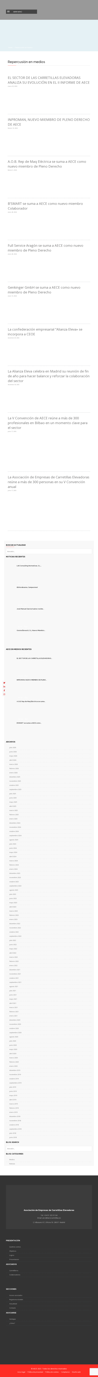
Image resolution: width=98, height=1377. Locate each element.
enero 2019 (13, 1112)
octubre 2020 (14, 1028)
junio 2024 (13, 848)
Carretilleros (13, 1270)
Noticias (12, 1164)
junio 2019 (13, 1091)
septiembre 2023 (15, 886)
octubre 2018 (14, 1125)
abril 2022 (12, 953)
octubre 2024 (14, 831)
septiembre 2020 (15, 1032)
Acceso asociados (15, 1295)
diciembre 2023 (14, 873)
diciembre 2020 (14, 1020)
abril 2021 (12, 1003)
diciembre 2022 (14, 923)
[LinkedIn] (4, 687)
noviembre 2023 (15, 877)
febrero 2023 (14, 915)
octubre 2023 (14, 882)
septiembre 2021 (15, 982)
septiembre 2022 (15, 936)
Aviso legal (21, 1372)
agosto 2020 (13, 1037)
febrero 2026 (14, 768)
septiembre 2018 (15, 1129)
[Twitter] (4, 683)
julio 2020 (12, 1041)
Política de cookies (52, 1372)
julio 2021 (12, 991)
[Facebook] (4, 690)
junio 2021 (13, 995)
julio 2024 (12, 844)
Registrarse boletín (16, 1299)
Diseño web (76, 1372)
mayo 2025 (13, 802)
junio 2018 (13, 1137)
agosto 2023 (13, 890)
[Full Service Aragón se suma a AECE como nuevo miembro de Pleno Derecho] (48, 267)
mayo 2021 (13, 999)
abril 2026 (12, 760)
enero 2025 (13, 819)
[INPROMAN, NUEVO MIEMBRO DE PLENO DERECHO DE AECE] (48, 141)
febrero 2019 (14, 1108)
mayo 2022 (13, 949)
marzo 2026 (13, 764)
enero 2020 (13, 1066)
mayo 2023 (13, 903)
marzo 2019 (13, 1104)
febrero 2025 (14, 814)
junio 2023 (13, 898)
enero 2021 (13, 1016)
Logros (11, 1255)
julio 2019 (12, 1087)
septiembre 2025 (15, 789)
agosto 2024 (13, 840)
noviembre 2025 (15, 781)
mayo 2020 (13, 1049)
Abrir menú (17, 12)
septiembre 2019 (15, 1083)
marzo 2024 (13, 861)
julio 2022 (12, 940)
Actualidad (13, 1304)
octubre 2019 (14, 1079)
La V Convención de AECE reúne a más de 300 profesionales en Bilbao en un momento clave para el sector (47, 423)
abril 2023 (12, 907)
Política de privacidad (35, 1372)
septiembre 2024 (15, 835)
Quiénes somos (15, 1247)
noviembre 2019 (15, 1074)
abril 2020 (12, 1053)
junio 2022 (13, 944)
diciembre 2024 (14, 823)
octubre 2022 (14, 932)
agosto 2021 (13, 986)
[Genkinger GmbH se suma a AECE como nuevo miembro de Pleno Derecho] (48, 309)
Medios (12, 1159)
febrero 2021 (14, 1012)
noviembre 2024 (15, 827)
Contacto (12, 1308)
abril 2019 (12, 1100)
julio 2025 (12, 794)
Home (10, 47)
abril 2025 (12, 806)
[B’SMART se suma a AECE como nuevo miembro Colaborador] (48, 225)
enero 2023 (13, 919)
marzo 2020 (13, 1058)
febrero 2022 (14, 961)
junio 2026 (13, 752)
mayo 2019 (13, 1095)
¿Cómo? (12, 1323)
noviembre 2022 (15, 928)
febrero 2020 (14, 1062)
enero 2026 (13, 773)
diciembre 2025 (14, 777)
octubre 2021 (14, 978)
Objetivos (12, 1251)
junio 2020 (13, 1045)
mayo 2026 (13, 756)
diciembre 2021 (14, 970)
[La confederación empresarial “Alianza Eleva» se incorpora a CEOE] (48, 351)
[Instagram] (4, 694)
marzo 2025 (13, 810)
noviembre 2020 (15, 1024)
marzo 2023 (13, 911)
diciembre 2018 (14, 1116)
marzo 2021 (13, 1007)
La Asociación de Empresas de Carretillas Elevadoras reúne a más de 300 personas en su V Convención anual (48, 482)
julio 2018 (12, 1133)
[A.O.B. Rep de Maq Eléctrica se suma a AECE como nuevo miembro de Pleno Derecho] (48, 183)
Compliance (65, 1372)
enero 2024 (13, 869)
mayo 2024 (13, 852)
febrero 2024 (14, 865)
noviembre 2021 (15, 974)
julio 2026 (12, 747)
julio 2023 (12, 894)
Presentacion (14, 1259)
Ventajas (12, 1319)
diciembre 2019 (14, 1070)
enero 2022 (13, 965)
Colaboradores (14, 1275)
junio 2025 (13, 798)
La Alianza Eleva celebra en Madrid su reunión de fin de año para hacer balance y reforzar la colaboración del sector (49, 376)
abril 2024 (12, 856)
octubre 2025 (14, 785)
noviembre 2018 (15, 1120)
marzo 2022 (13, 957)
